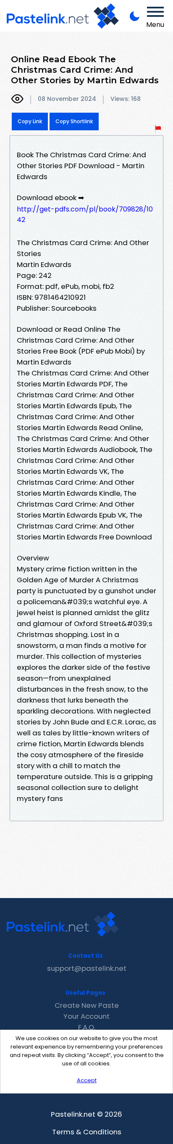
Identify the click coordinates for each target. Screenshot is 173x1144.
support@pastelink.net (86, 968)
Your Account (86, 1016)
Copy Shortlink (74, 121)
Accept (87, 1080)
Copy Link (30, 121)
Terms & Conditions (86, 1132)
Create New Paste (87, 1005)
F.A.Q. (86, 1027)
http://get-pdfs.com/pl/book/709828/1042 (85, 214)
